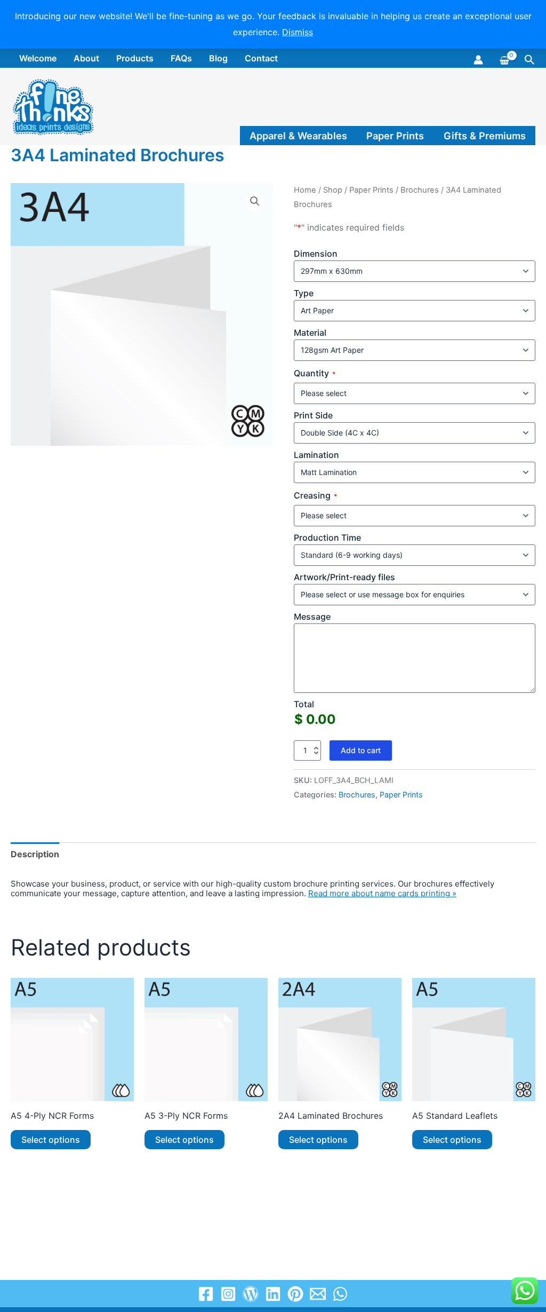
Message (312, 616)
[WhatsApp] (340, 1294)
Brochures (419, 190)
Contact (261, 58)
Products (135, 58)
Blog (218, 58)
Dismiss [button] (297, 32)
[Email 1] (318, 1294)
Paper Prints (395, 135)
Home (305, 190)
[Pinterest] (295, 1294)
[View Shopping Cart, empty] (503, 59)
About (86, 58)
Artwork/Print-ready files (344, 577)
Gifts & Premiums (485, 135)
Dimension (316, 253)
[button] (529, 60)
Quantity (314, 373)
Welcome (38, 58)
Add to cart (361, 750)
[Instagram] (228, 1294)
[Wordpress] (251, 1294)
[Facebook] (206, 1294)
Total (304, 704)
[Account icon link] (478, 60)
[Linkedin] (273, 1294)
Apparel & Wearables (298, 135)
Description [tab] (35, 854)
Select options (50, 1139)
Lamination (316, 454)
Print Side (313, 415)
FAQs (181, 58)
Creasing (315, 496)
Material (310, 332)
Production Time (327, 537)
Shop (332, 190)
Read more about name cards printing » (382, 893)
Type (304, 293)
